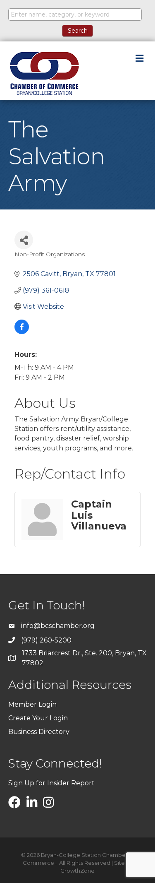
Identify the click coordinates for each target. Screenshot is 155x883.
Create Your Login (38, 718)
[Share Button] (23, 240)
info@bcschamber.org (58, 626)
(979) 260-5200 (46, 640)
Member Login (32, 704)
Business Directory (38, 732)
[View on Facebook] (21, 332)
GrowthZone (77, 870)
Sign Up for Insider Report (51, 783)
